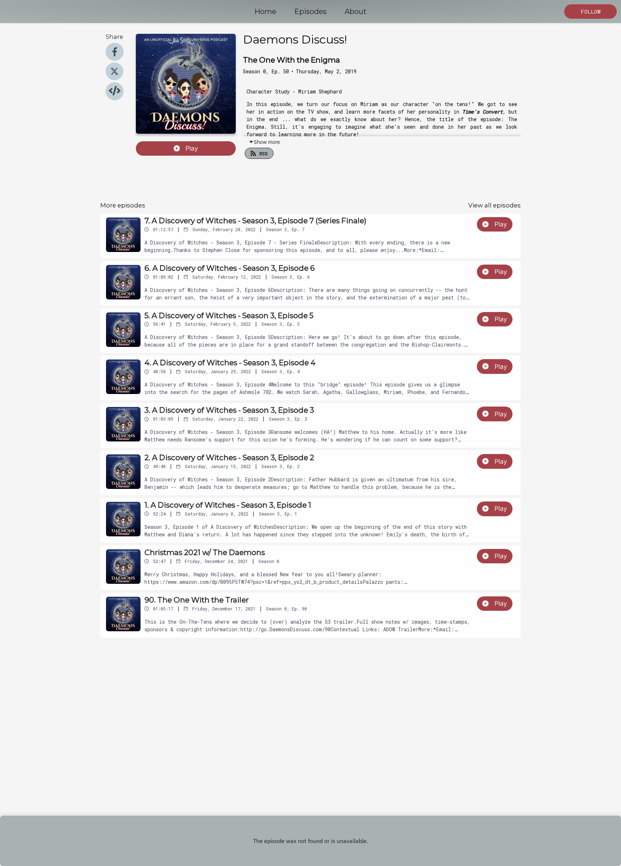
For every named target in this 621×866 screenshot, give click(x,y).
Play (191, 148)
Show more (267, 142)
